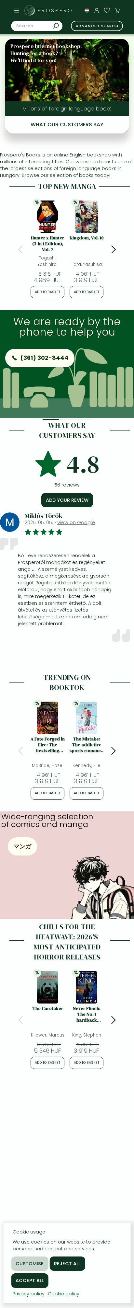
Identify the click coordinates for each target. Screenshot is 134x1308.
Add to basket (47, 292)
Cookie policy (63, 1294)
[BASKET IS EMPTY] (117, 10)
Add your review (67, 500)
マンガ (22, 846)
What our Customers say (67, 124)
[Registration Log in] (96, 10)
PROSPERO (55, 10)
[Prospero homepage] (29, 10)
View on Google (76, 522)
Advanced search (97, 26)
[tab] (51, 419)
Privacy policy (29, 1294)
